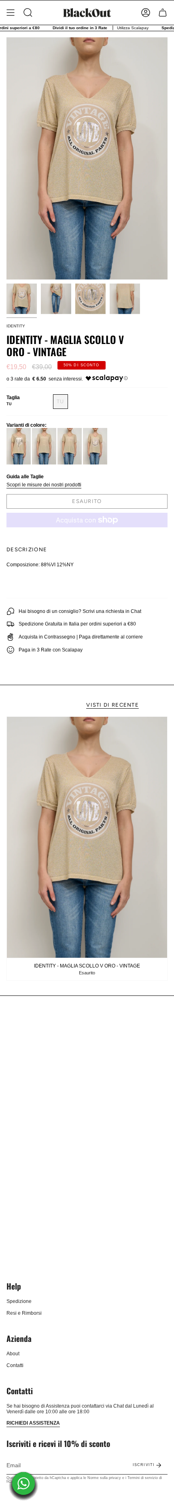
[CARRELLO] (163, 12)
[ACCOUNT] (146, 12)
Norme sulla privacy (104, 1478)
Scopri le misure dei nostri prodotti (43, 485)
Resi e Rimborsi (24, 1313)
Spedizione (19, 1301)
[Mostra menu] (10, 12)
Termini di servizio (142, 1478)
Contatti (14, 1365)
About (12, 1354)
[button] (28, 12)
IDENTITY (15, 326)
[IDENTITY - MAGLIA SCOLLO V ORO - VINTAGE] (87, 837)
